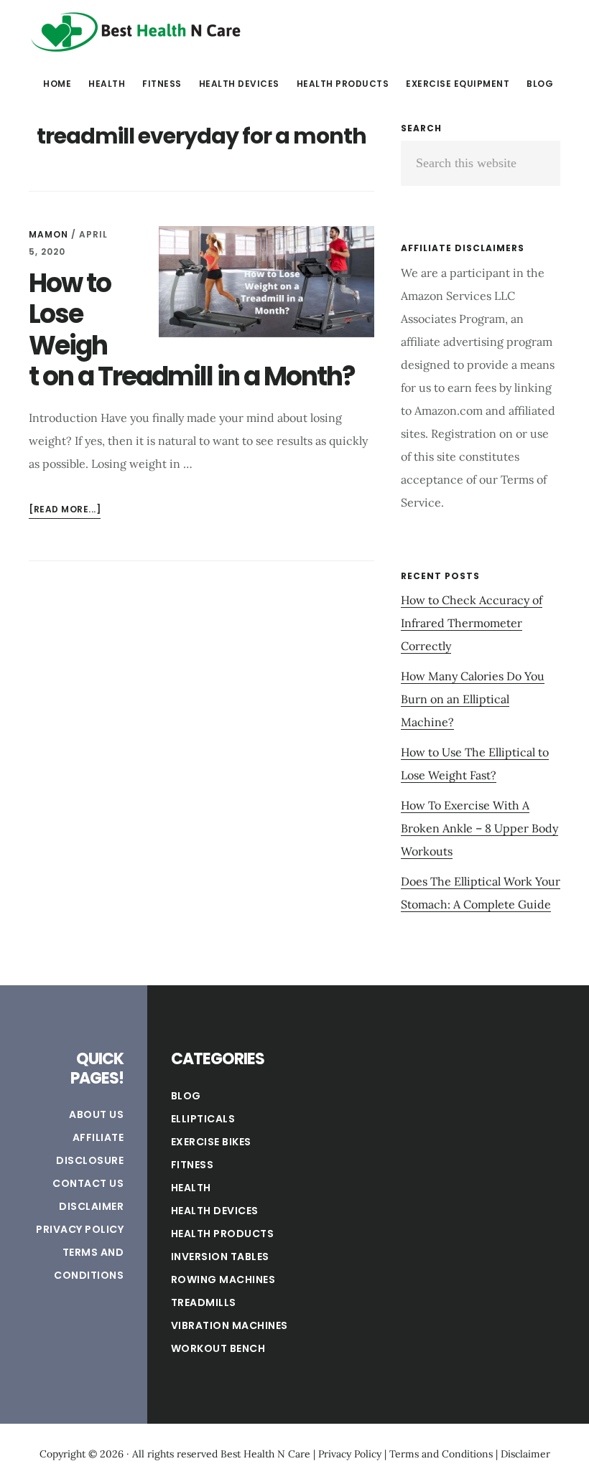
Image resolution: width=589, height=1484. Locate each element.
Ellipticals (203, 1119)
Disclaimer (91, 1206)
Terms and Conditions (441, 1453)
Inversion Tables (220, 1256)
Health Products (222, 1233)
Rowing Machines (223, 1279)
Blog (186, 1096)
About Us (96, 1114)
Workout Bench (218, 1348)
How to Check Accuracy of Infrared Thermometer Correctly (471, 623)
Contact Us (88, 1183)
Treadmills (203, 1302)
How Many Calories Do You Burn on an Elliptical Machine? (472, 699)
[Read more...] (65, 510)
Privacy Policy (80, 1229)
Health (191, 1187)
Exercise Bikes (211, 1142)
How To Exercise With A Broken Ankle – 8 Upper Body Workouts (479, 828)
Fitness (192, 1164)
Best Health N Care (136, 31)
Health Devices (215, 1210)
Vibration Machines (229, 1325)
